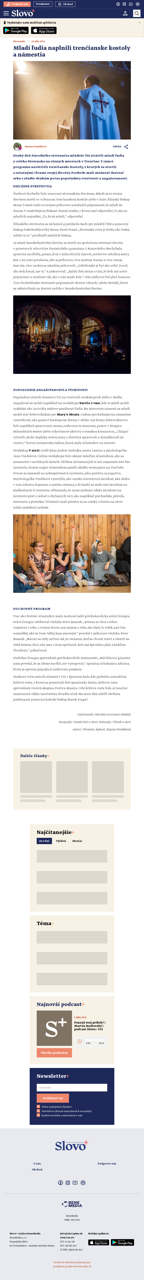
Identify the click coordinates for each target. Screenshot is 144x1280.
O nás (37, 1164)
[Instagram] (124, 4)
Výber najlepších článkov (57, 1107)
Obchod (37, 1170)
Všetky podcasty (54, 1053)
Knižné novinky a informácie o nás (62, 1115)
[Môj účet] (125, 13)
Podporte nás (107, 1164)
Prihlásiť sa (53, 1098)
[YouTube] (130, 4)
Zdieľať (117, 146)
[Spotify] (138, 4)
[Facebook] (118, 4)
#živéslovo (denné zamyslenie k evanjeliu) (67, 1111)
